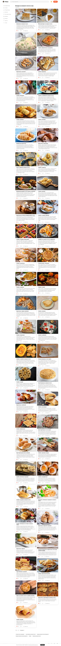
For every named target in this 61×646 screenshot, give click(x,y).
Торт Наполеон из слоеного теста (30, 634)
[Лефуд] (5, 1)
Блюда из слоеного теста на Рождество (42, 634)
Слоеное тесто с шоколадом (20, 634)
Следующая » (22, 630)
